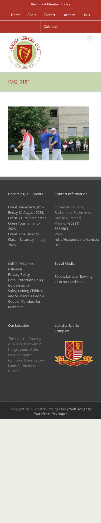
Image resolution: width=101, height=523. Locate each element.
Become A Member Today (50, 4)
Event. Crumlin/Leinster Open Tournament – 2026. (27, 223)
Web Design (78, 409)
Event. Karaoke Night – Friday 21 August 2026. (26, 210)
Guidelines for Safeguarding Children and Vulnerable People (26, 290)
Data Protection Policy (26, 279)
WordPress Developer (50, 413)
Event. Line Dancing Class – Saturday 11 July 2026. (26, 239)
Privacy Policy (19, 274)
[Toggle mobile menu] (90, 38)
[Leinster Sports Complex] (74, 343)
